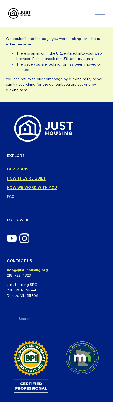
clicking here (79, 79)
